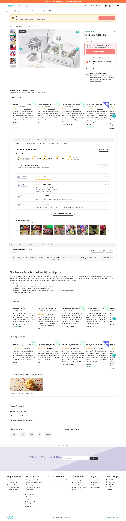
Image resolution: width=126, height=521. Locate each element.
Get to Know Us (77, 477)
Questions (51, 143)
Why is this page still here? (18, 411)
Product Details (30, 143)
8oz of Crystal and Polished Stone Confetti (97, 104)
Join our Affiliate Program (79, 487)
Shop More (109, 250)
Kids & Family (29, 485)
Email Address (68, 458)
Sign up (94, 458)
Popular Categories (32, 477)
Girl (39, 434)
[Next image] (77, 48)
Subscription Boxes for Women (34, 480)
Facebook (110, 479)
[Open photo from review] (25, 230)
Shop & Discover (14, 477)
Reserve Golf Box (19, 308)
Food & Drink (29, 489)
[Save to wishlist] (114, 31)
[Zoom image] (77, 32)
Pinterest (110, 487)
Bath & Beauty (29, 494)
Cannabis (48, 434)
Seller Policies (95, 485)
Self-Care (28, 497)
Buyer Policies (95, 487)
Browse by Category (15, 11)
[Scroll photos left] (17, 230)
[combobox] (49, 6)
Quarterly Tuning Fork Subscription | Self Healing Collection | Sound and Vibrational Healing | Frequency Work (73, 308)
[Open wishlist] (114, 6)
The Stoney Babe (89, 31)
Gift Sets (44, 11)
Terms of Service (96, 480)
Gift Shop (52, 11)
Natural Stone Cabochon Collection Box (73, 104)
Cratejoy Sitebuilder (77, 485)
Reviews (19, 143)
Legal (93, 477)
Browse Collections (13, 487)
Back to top (63, 445)
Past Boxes (41, 143)
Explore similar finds (105, 18)
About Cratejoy (76, 480)
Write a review (103, 166)
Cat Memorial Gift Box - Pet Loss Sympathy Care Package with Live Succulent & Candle (49, 308)
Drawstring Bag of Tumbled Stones (24, 104)
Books (27, 492)
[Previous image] (20, 48)
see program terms (95, 81)
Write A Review (103, 149)
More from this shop (62, 143)
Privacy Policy (95, 482)
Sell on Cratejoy (96, 6)
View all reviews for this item (62, 213)
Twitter (109, 484)
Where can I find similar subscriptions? (22, 420)
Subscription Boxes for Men (33, 482)
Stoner (13, 434)
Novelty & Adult (30, 504)
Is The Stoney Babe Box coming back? (21, 416)
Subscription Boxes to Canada (57, 480)
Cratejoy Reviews (12, 489)
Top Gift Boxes (12, 480)
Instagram (110, 482)
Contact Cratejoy (76, 489)
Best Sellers (26, 11)
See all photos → (105, 222)
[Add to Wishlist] (34, 104)
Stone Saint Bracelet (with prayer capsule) (49, 104)
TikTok (109, 489)
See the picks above (48, 245)
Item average (26, 157)
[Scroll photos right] (108, 230)
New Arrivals (35, 11)
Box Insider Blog (12, 482)
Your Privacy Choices (113, 517)
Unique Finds (29, 506)
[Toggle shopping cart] (118, 6)
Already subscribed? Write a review (100, 57)
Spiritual (27, 499)
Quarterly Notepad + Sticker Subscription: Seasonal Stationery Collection (97, 308)
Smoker (22, 434)
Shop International (56, 477)
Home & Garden (30, 501)
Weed (31, 434)
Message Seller (97, 250)
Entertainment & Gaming (32, 487)
